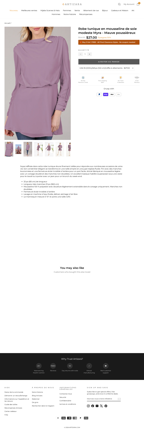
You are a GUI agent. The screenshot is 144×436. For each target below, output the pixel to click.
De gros (35, 402)
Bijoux (105, 10)
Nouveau (14, 10)
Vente (77, 10)
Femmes (67, 10)
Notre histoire (70, 14)
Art (133, 10)
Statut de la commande (13, 392)
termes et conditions (68, 404)
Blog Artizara (37, 396)
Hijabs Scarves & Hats (50, 10)
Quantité (83, 50)
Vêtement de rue (91, 10)
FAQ (6, 415)
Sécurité (63, 397)
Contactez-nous (66, 394)
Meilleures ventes (29, 10)
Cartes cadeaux (10, 411)
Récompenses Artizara (13, 408)
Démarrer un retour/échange (15, 396)
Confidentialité (65, 401)
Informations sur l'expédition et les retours (16, 400)
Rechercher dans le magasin (43, 406)
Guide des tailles (10, 404)
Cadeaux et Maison (119, 10)
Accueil (7, 23)
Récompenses (85, 14)
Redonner (36, 399)
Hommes (56, 14)
